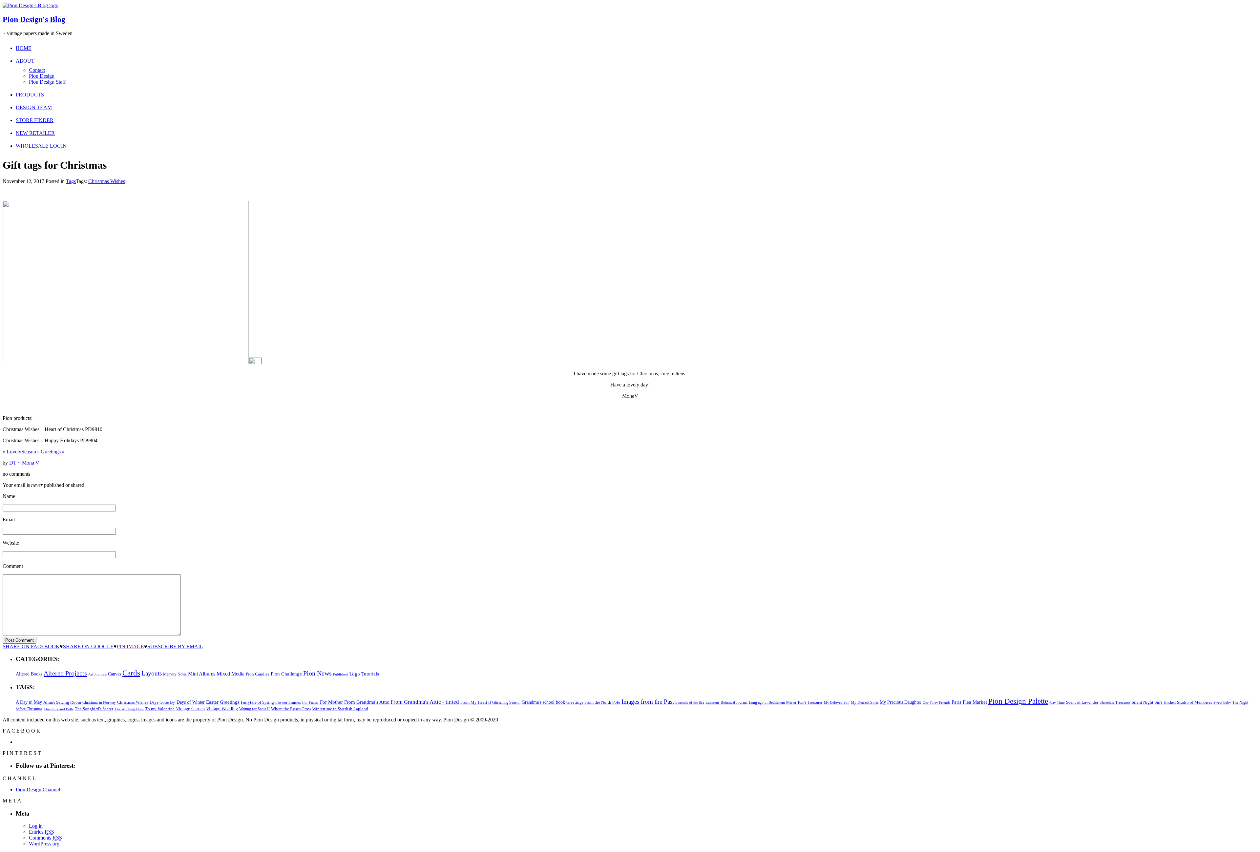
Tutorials (370, 673)
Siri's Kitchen (1165, 702)
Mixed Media (230, 673)
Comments (45, 838)
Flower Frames (288, 702)
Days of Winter (191, 702)
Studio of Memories (1194, 702)
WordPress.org (44, 843)
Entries (41, 832)
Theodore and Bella (59, 709)
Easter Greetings (223, 702)
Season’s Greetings (43, 451)
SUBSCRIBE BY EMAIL (175, 646)
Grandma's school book (543, 702)
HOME (24, 48)
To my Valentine (160, 709)
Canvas (114, 674)
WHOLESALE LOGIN (41, 146)
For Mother (331, 702)
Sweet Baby (1222, 702)
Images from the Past (647, 701)
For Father (310, 702)
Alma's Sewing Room (62, 702)
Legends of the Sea (689, 702)
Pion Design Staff (47, 82)
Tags (71, 181)
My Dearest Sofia (864, 702)
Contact (37, 70)
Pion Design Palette (1018, 701)
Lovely (12, 451)
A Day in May (29, 702)
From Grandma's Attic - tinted (424, 702)
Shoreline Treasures (1115, 702)
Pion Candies (257, 674)
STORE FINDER (34, 120)
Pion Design (41, 76)
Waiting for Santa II (254, 709)
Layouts (151, 673)
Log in (36, 826)
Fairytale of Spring (257, 702)
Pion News (317, 673)
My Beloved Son (837, 702)
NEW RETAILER (35, 133)
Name (9, 496)
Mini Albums (201, 674)
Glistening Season (506, 702)
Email (9, 519)
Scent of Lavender (1082, 702)
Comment (13, 566)
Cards (131, 673)
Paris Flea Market (969, 702)
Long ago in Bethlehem (767, 702)
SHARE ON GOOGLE (88, 646)
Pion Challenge (286, 673)
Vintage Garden (190, 708)
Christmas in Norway (99, 702)
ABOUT (25, 61)
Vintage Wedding (222, 708)
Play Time (1057, 702)
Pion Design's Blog (34, 19)
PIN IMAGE (130, 646)
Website (11, 543)
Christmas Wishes (106, 181)
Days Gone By (162, 702)
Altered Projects (65, 673)
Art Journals (97, 674)
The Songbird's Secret (94, 708)
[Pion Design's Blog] (30, 5)
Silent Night (1142, 702)
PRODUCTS (30, 94)
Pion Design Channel (38, 789)
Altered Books (29, 673)
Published (340, 674)
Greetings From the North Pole (593, 702)
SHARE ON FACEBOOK (31, 646)
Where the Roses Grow (291, 709)
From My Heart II (475, 702)
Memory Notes (175, 674)
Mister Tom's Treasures (804, 702)
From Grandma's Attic (366, 702)
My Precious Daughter (900, 702)
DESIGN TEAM (34, 107)
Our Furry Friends (936, 702)
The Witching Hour (129, 709)
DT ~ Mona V (24, 463)
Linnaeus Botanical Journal (726, 702)
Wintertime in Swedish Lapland (340, 708)
